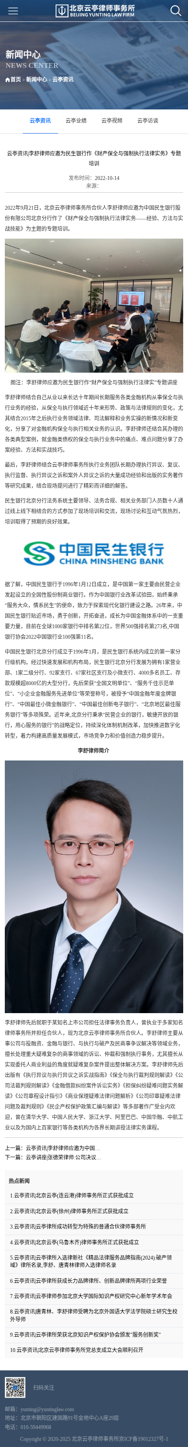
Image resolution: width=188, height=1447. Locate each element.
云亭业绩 (76, 121)
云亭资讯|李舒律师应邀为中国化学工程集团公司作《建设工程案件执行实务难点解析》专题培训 (65, 1148)
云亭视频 (111, 121)
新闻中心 (36, 80)
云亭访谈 (147, 121)
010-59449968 (36, 1427)
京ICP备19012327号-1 (143, 1439)
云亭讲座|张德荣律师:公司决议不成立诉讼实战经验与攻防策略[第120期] (65, 1158)
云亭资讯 (62, 80)
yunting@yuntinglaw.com (47, 1409)
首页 (15, 80)
